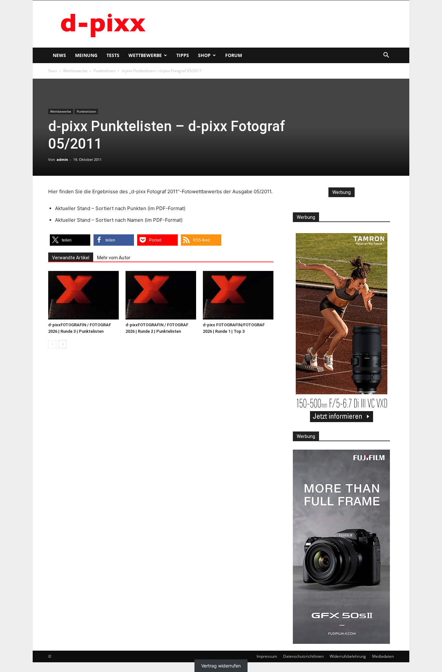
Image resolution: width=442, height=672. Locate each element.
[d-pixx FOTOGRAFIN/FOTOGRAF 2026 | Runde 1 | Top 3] (238, 295)
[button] (386, 56)
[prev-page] (52, 344)
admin (62, 159)
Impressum (267, 656)
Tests (112, 55)
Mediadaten (383, 656)
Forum (233, 55)
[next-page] (63, 344)
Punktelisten (105, 70)
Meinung (86, 55)
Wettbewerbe (145, 55)
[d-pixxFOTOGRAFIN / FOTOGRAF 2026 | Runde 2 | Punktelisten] (161, 295)
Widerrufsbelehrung (348, 656)
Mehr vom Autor (113, 257)
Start (52, 70)
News (59, 55)
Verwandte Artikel (70, 257)
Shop (204, 55)
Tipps (182, 55)
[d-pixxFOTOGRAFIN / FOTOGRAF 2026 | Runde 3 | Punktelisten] (83, 295)
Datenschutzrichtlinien (303, 656)
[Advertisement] (276, 24)
